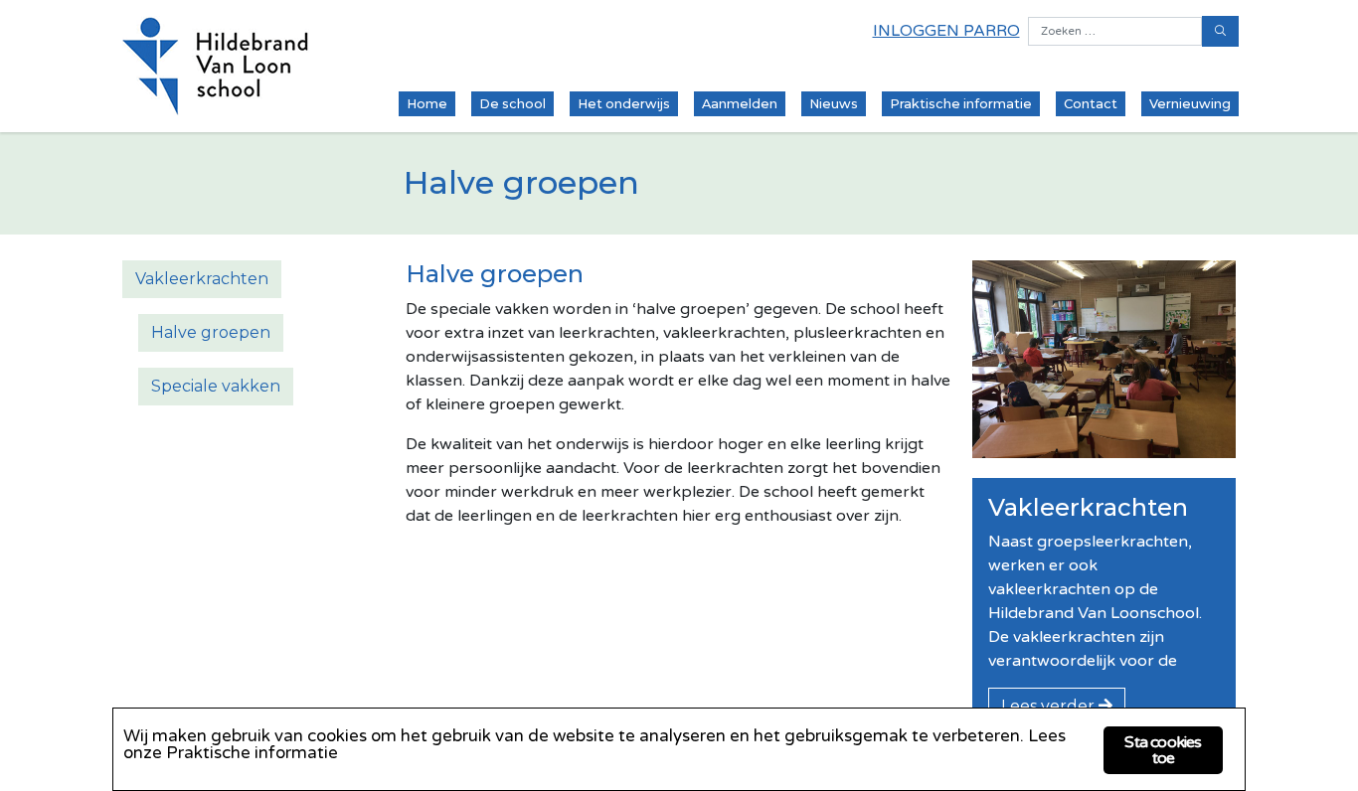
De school (512, 103)
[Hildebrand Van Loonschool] (215, 66)
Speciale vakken (215, 386)
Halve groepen (210, 332)
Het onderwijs (624, 103)
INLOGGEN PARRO (946, 31)
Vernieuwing (1190, 103)
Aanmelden (739, 103)
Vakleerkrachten (201, 278)
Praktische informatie (961, 103)
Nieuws (833, 103)
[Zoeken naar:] (1115, 31)
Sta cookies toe (1162, 750)
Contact (1090, 103)
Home (427, 103)
